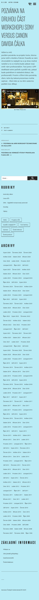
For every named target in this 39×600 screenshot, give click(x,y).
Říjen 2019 (6, 363)
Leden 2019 (7, 376)
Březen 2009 (26, 520)
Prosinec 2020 (25, 342)
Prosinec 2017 (16, 393)
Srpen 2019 (23, 363)
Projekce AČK (16, 220)
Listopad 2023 (27, 295)
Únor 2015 (16, 439)
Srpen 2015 (23, 431)
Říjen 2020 (17, 346)
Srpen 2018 (23, 380)
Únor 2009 (6, 525)
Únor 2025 (25, 274)
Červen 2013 (26, 465)
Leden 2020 (7, 359)
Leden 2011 (25, 499)
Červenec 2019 (8, 367)
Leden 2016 (7, 427)
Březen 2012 (26, 482)
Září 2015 (15, 431)
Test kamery (8, 130)
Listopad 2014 (18, 444)
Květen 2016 (28, 418)
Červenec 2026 (17, 252)
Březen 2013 (17, 469)
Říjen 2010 (28, 503)
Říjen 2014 (28, 444)
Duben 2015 (26, 435)
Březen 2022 (7, 325)
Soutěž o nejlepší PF (9, 225)
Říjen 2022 (6, 316)
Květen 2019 (28, 367)
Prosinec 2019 (16, 359)
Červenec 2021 (17, 333)
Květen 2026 (7, 257)
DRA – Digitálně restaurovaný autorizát (15, 203)
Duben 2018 (7, 388)
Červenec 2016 (8, 418)
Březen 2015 (7, 439)
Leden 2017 (7, 410)
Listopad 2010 (18, 503)
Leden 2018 (7, 393)
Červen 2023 (18, 303)
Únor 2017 (25, 405)
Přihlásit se (6, 549)
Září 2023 (15, 299)
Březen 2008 (28, 529)
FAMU (5, 220)
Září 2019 (15, 363)
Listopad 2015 (27, 427)
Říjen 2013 (28, 461)
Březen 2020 (17, 354)
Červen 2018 (18, 384)
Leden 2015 (25, 439)
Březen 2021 (26, 337)
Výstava (5, 230)
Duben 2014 (26, 452)
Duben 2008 (18, 529)
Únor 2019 (25, 371)
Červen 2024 (18, 286)
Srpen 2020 (7, 350)
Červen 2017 (18, 401)
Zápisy (5, 211)
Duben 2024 (7, 291)
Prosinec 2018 (16, 376)
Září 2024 (15, 282)
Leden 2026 (15, 261)
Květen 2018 (28, 384)
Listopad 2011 (7, 490)
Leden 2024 (7, 295)
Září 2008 (25, 525)
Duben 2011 (28, 495)
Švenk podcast (7, 234)
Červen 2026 (27, 252)
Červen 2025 (16, 269)
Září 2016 (15, 414)
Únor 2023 (25, 308)
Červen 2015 (7, 435)
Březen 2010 (17, 512)
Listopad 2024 (27, 278)
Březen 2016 (17, 422)
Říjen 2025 (17, 265)
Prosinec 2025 (25, 261)
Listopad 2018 (27, 376)
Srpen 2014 (14, 448)
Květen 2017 (28, 401)
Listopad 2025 (7, 265)
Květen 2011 (18, 495)
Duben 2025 (7, 274)
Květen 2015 (17, 435)
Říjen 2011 (17, 490)
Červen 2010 (24, 508)
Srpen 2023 (23, 299)
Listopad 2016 (27, 410)
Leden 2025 (7, 278)
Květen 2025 (26, 269)
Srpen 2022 (15, 316)
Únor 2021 (6, 342)
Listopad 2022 (27, 312)
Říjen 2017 (6, 397)
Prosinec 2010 (7, 503)
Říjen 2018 (6, 380)
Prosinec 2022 (16, 312)
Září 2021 (25, 329)
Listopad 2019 (27, 359)
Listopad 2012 (27, 473)
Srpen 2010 (14, 508)
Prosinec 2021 (26, 325)
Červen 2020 (27, 350)
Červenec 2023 (8, 303)
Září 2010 (6, 508)
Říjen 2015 (6, 431)
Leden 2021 (15, 342)
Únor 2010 (26, 512)
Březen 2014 (7, 456)
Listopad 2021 (7, 329)
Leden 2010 (7, 516)
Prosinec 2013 (7, 461)
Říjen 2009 (26, 516)
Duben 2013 (7, 469)
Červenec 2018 (8, 384)
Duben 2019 (7, 371)
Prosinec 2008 (16, 525)
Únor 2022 (16, 325)
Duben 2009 (17, 520)
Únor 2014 (16, 456)
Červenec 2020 (17, 350)
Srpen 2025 (7, 269)
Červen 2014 (7, 452)
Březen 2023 (17, 308)
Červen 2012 (24, 478)
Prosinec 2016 (16, 410)
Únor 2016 (25, 422)
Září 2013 (6, 465)
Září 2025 (25, 265)
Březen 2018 (17, 388)
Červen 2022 (7, 320)
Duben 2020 (7, 354)
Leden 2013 (7, 473)
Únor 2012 (6, 486)
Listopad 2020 (7, 346)
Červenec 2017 (8, 401)
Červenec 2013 (15, 465)
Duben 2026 (17, 257)
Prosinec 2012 (16, 473)
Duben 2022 (26, 320)
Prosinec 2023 (16, 295)
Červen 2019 (18, 367)
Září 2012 (6, 478)
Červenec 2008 (8, 529)
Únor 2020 (25, 354)
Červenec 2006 (19, 533)
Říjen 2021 (17, 329)
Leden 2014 (25, 456)
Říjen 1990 (29, 533)
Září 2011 (25, 490)
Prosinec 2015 (16, 427)
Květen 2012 (7, 482)
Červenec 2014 (24, 448)
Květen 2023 (28, 303)
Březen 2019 (17, 371)
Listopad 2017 (27, 393)
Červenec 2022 (25, 316)
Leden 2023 (7, 312)
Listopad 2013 (18, 461)
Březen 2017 (17, 405)
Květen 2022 (17, 320)
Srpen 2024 (23, 282)
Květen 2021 (7, 337)
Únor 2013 (25, 469)
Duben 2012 (17, 482)
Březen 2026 (26, 257)
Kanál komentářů (8, 558)
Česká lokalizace (8, 562)
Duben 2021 (17, 337)
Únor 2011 (16, 499)
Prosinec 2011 (25, 486)
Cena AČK (6, 198)
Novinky (7, 127)
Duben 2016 (7, 422)
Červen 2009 (7, 520)
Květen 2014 (17, 452)
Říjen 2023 (6, 299)
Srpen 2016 (23, 414)
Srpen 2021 (7, 333)
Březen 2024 (17, 291)
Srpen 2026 (7, 252)
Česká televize (17, 230)
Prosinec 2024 (16, 278)
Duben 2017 (7, 405)
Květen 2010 (7, 512)
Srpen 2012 (14, 478)
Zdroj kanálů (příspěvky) (10, 553)
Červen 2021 (27, 333)
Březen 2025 (17, 274)
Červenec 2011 (8, 495)
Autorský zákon (8, 194)
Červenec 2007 (8, 533)
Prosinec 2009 (16, 516)
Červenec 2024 (8, 286)
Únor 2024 (25, 291)
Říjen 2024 (6, 282)
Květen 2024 (28, 286)
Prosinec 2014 (7, 444)
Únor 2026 (6, 261)
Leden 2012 (15, 486)
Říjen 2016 (6, 414)
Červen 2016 (18, 418)
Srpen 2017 (23, 397)
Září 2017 (15, 397)
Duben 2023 (7, 308)
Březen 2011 (7, 499)
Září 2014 (6, 448)
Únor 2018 (25, 388)
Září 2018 (15, 380)
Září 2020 (25, 346)
